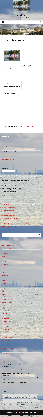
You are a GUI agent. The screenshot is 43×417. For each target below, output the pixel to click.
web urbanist (5, 353)
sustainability (35, 399)
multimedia (5, 397)
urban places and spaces (7, 337)
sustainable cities (5, 318)
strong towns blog (6, 315)
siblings (5, 149)
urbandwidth (17, 402)
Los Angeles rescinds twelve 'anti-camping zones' (14, 382)
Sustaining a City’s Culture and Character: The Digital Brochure (16, 183)
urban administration (7, 402)
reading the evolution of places (8, 212)
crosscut (4, 261)
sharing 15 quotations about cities (9, 202)
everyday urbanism (33, 394)
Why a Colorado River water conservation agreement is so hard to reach (20, 378)
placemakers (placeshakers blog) (9, 286)
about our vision (6, 146)
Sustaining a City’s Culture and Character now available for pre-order (17, 185)
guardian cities (5, 275)
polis (3, 291)
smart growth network (7, 310)
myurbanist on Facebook (8, 159)
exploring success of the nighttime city (10, 226)
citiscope (4, 250)
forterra (4, 269)
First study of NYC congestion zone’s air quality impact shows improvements (21, 364)
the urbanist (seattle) (6, 326)
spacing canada (5, 313)
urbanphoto (4, 343)
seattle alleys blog (6, 296)
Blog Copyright (32, 415)
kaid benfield (4, 283)
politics (11, 399)
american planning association (8, 245)
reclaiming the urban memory (8, 210)
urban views (16, 404)
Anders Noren (34, 412)
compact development (8, 394)
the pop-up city (5, 324)
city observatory (5, 253)
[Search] (40, 22)
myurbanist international (15, 397)
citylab (3, 256)
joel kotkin (4, 280)
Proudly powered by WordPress (13, 412)
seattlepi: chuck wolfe (6, 302)
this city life (4, 332)
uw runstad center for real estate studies (10, 348)
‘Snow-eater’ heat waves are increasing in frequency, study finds (18, 369)
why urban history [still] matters (9, 191)
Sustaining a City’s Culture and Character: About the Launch (15, 180)
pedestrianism (25, 397)
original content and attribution (10, 151)
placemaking (5, 399)
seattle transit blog (6, 299)
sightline (4, 307)
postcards (17, 399)
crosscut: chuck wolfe (6, 264)
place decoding (33, 397)
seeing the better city (6, 305)
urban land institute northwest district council (11, 334)
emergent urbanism (6, 267)
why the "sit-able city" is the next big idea (10, 204)
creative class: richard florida (8, 259)
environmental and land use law (21, 394)
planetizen (4, 288)
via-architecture (5, 351)
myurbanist (21, 15)
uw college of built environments (9, 345)
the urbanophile (5, 329)
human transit (5, 278)
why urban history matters (7, 221)
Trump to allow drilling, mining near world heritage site (16, 373)
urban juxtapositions (7, 404)
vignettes (22, 404)
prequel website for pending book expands (11, 188)
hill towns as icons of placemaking (9, 215)
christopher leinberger (6, 248)
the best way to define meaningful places (10, 218)
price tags (4, 294)
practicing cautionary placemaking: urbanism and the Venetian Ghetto (16, 223)
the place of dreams (6, 321)
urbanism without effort (7, 340)
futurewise (4, 272)
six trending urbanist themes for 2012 (10, 207)
